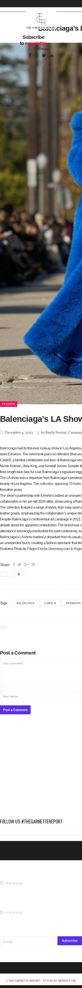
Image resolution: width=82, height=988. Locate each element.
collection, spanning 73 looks (60, 484)
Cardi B (50, 603)
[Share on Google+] (26, 564)
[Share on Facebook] (14, 564)
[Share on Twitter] (19, 564)
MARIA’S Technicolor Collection (23, 875)
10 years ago (14, 883)
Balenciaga (8, 448)
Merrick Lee (67, 980)
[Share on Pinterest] (33, 564)
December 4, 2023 (18, 432)
